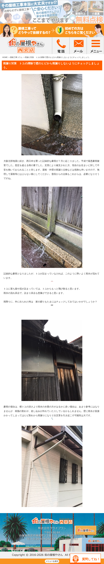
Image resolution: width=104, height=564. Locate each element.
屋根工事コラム (16, 57)
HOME (5, 57)
